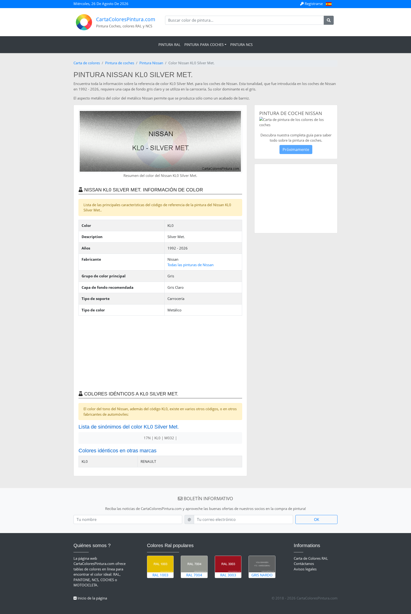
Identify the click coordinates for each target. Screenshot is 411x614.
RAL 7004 (194, 575)
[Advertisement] (160, 352)
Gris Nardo (262, 575)
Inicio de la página (92, 598)
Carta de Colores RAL (311, 558)
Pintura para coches (204, 44)
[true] (329, 20)
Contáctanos (304, 563)
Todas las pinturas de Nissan (190, 264)
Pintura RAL (169, 44)
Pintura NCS (241, 44)
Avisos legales (305, 569)
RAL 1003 (160, 575)
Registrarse (314, 3)
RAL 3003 (228, 575)
